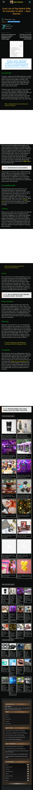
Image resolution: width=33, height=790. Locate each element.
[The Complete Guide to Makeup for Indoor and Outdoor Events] (20, 662)
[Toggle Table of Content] (20, 46)
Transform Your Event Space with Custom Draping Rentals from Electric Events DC (8, 456)
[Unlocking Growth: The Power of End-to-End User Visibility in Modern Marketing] (12, 662)
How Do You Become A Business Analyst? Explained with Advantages (9, 37)
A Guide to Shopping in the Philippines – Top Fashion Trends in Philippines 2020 (16, 343)
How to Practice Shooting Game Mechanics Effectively (27, 654)
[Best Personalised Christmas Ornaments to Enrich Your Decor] (24, 506)
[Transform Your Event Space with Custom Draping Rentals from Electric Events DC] (9, 446)
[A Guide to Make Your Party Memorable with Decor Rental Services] (24, 566)
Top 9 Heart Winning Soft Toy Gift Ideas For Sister (24, 536)
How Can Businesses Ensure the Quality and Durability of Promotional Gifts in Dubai (24, 496)
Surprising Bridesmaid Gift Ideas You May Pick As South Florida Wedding (8, 556)
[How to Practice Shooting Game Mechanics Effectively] (28, 646)
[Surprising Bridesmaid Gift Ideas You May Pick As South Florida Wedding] (9, 546)
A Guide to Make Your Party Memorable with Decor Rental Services (24, 576)
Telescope (14, 54)
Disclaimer (7, 721)
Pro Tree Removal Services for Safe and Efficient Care (5, 687)
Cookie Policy (8, 723)
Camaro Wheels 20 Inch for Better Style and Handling (5, 654)
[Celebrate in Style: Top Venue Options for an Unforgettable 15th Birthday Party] (9, 466)
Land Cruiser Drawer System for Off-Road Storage (20, 654)
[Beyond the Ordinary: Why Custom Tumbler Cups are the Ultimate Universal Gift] (9, 427)
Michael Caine (7, 24)
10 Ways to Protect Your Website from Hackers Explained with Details (25, 37)
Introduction (15, 47)
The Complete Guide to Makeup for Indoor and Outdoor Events (20, 670)
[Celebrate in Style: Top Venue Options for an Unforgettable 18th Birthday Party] (24, 466)
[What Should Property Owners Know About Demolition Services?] (20, 680)
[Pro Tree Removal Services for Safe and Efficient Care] (5, 680)
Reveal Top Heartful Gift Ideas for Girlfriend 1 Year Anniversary (9, 536)
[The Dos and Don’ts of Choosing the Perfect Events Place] (9, 486)
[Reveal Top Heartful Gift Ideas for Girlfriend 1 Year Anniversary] (9, 526)
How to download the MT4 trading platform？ (5, 669)
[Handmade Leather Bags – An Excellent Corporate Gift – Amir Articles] (24, 546)
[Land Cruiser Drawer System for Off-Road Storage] (20, 646)
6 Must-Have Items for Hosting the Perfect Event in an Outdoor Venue (23, 456)
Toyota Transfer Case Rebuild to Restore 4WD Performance (12, 654)
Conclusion (14, 55)
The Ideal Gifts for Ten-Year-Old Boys (5, 633)
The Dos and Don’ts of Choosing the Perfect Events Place (8, 496)
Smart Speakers (15, 53)
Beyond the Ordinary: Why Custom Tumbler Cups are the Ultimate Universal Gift (9, 436)
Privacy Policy (8, 719)
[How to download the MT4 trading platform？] (5, 662)
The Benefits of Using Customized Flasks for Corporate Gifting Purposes (23, 436)
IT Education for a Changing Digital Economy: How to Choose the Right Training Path (12, 690)
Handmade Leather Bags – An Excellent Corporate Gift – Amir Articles (23, 556)
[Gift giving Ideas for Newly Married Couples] (9, 566)
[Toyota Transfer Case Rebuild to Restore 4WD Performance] (12, 646)
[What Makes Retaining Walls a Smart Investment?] (28, 662)
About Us (7, 714)
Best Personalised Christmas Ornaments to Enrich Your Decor (23, 516)
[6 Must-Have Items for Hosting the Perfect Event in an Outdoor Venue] (24, 446)
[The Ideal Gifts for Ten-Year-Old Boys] (9, 506)
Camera (13, 50)
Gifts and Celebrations (14, 21)
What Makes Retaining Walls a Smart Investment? (28, 669)
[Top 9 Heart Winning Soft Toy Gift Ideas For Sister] (24, 526)
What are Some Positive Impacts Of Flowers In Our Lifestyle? (14, 266)
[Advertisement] (16, 127)
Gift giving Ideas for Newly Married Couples (8, 576)
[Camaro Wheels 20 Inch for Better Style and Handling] (5, 646)
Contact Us (7, 716)
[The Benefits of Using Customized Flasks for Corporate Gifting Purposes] (24, 427)
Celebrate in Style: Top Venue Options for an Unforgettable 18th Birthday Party (24, 476)
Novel (13, 51)
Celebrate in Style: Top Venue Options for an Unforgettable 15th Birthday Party (8, 476)
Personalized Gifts (16, 49)
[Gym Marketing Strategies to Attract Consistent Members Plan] (28, 680)
